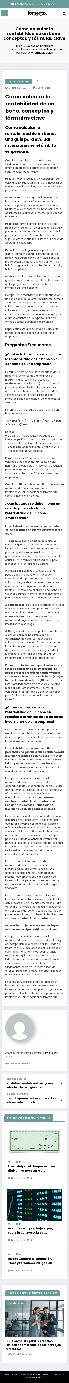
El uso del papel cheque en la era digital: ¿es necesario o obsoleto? (32, 1168)
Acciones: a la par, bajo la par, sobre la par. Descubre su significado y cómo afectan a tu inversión (32, 1230)
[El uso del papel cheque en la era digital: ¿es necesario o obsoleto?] (34, 1141)
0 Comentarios (43, 88)
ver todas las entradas (17, 1064)
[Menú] (4, 13)
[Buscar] (64, 13)
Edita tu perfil (50, 1052)
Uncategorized (16, 1303)
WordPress (37, 1374)
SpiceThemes (36, 1377)
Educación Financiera (18, 81)
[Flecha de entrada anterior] (61, 1083)
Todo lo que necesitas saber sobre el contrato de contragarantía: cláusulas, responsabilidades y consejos (31, 1100)
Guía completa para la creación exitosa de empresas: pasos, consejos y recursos (33, 1345)
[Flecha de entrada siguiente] (61, 1100)
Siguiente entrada (17, 1094)
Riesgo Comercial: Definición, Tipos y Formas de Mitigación (30, 1261)
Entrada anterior (16, 1079)
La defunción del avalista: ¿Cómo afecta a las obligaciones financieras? (30, 1085)
